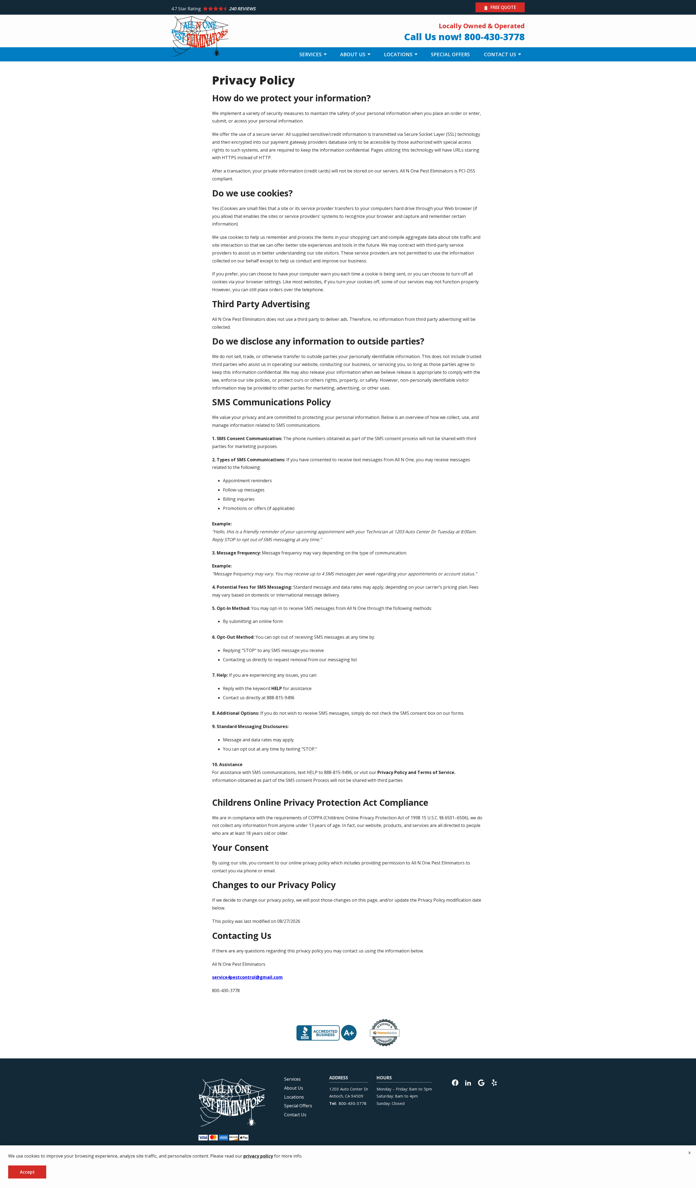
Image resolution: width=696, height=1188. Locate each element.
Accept (27, 1172)
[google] (481, 1081)
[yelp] (494, 1081)
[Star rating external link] (259, 9)
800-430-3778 (352, 1103)
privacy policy (258, 1156)
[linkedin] (468, 1081)
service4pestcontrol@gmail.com (247, 977)
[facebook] (455, 1081)
